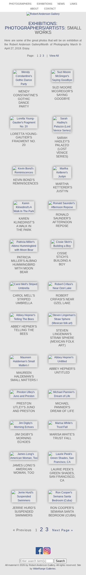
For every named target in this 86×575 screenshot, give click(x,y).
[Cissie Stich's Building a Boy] (62, 245)
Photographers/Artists (34, 27)
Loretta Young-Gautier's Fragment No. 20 (23, 139)
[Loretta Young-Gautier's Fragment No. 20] (23, 126)
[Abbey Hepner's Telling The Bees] (23, 319)
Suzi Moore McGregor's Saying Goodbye (62, 93)
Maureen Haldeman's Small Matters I (23, 376)
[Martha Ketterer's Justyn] (62, 176)
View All (54, 55)
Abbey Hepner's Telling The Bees (24, 330)
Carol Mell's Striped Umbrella (24, 299)
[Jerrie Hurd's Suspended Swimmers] (24, 500)
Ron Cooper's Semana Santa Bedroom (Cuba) (62, 511)
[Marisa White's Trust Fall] (62, 427)
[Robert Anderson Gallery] (43, 13)
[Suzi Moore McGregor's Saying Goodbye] (62, 80)
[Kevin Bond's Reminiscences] (24, 172)
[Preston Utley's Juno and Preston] (23, 396)
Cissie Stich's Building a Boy (62, 258)
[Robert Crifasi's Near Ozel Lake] (62, 288)
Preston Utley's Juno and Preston (24, 407)
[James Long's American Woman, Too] (23, 458)
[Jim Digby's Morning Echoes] (23, 427)
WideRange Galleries (44, 568)
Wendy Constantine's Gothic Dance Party (25, 99)
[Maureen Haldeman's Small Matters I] (23, 365)
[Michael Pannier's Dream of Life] (62, 396)
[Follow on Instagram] (46, 552)
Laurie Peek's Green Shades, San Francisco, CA (62, 475)
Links (73, 3)
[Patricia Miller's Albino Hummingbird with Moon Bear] (23, 249)
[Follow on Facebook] (39, 552)
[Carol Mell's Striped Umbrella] (23, 288)
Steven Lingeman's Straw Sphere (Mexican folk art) (62, 338)
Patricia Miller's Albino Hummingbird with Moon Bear (24, 264)
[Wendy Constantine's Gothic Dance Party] (23, 84)
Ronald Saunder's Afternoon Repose (62, 220)
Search (60, 561)
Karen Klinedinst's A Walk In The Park (24, 224)
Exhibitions (44, 3)
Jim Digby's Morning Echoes (24, 438)
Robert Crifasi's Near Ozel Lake (62, 299)
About (34, 8)
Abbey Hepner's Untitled (62, 370)
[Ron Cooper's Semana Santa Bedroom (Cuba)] (62, 500)
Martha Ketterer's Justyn (62, 187)
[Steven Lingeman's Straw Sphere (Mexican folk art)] (62, 323)
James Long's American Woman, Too (24, 469)
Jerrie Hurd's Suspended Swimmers (24, 511)
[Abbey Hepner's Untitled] (62, 361)
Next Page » (62, 530)
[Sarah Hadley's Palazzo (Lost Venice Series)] (62, 130)
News (61, 3)
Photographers (20, 3)
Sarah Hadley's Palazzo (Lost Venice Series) (62, 147)
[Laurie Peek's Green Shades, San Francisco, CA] (62, 462)
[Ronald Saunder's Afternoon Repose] (62, 207)
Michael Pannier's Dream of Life (62, 407)
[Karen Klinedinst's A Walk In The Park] (24, 211)
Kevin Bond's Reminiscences (25, 181)
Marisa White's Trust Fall (62, 436)
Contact (50, 8)
